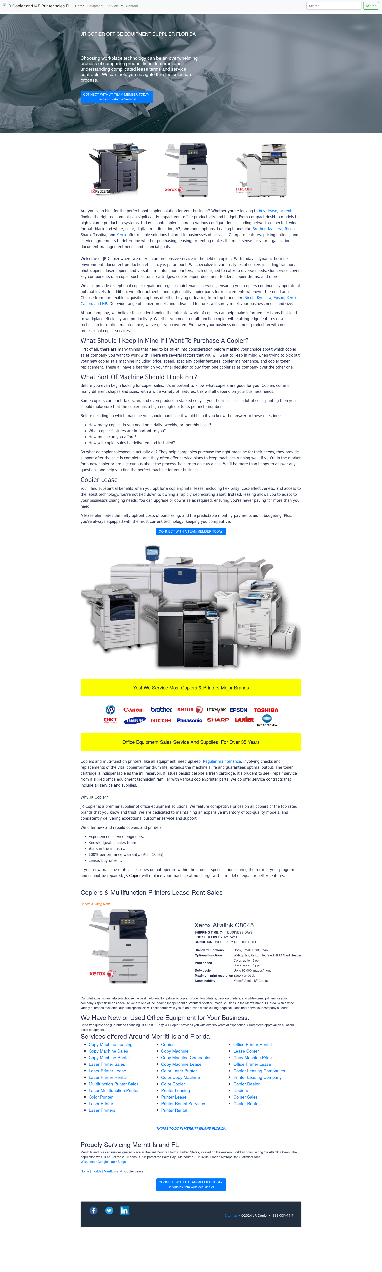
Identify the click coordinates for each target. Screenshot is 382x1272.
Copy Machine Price (252, 1057)
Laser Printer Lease (107, 1071)
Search (371, 6)
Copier (167, 1044)
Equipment (95, 6)
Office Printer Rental (252, 1044)
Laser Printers (102, 1110)
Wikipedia (88, 1161)
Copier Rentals (247, 1103)
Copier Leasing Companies (259, 1071)
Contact (132, 6)
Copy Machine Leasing (111, 1044)
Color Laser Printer (179, 1071)
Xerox (121, 234)
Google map (106, 1161)
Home (80, 6)
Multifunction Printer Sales (114, 1084)
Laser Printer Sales (107, 1064)
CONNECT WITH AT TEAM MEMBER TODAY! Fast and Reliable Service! (116, 96)
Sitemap (231, 1215)
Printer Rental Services (183, 1103)
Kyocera (275, 228)
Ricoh (290, 228)
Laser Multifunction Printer (114, 1090)
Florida (96, 1171)
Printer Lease (174, 1097)
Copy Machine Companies (186, 1057)
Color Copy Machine (180, 1077)
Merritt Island (113, 1171)
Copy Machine (175, 1051)
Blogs (122, 1161)
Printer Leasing (175, 1090)
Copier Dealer (246, 1084)
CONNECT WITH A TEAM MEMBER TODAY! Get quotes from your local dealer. (191, 1184)
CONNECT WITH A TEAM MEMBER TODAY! (191, 531)
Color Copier (173, 1084)
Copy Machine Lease (181, 1064)
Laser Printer (101, 1103)
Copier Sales (245, 1097)
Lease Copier (246, 1051)
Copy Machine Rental (109, 1057)
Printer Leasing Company (257, 1077)
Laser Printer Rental (108, 1077)
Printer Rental (174, 1110)
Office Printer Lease (252, 1064)
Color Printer (101, 1097)
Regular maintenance (222, 761)
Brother (259, 228)
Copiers (240, 1090)
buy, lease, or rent (275, 210)
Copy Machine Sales (108, 1051)
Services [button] (113, 6)
